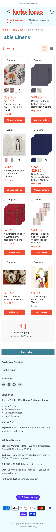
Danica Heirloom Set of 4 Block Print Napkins (14, 107)
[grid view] (44, 48)
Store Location (31, 479)
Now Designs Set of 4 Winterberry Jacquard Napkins (14, 236)
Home (4, 30)
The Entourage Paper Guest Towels (39, 299)
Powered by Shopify (28, 526)
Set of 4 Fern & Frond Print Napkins (14, 298)
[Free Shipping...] (22, 330)
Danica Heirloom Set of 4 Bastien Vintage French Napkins (40, 238)
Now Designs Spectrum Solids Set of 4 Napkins (40, 177)
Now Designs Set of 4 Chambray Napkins (14, 173)
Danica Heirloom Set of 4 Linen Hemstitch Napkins (41, 104)
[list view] (51, 48)
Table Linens (18, 30)
